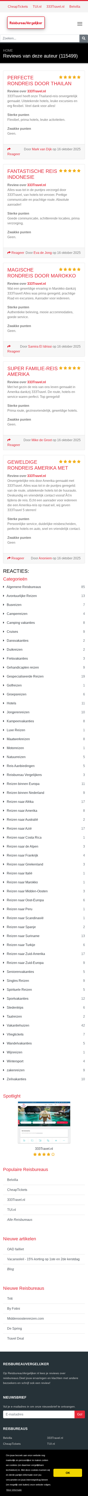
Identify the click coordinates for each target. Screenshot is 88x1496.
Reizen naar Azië (19, 828)
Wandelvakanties (19, 1043)
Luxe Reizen (15, 730)
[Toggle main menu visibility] (80, 23)
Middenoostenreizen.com (25, 1318)
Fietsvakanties (17, 658)
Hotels (11, 703)
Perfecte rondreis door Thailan (39, 80)
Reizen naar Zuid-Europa (25, 963)
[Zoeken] (83, 38)
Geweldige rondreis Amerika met (37, 465)
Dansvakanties (17, 640)
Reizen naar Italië (19, 873)
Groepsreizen (16, 694)
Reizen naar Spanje (21, 927)
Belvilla (74, 6)
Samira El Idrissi (40, 346)
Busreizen (13, 605)
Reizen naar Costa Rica (24, 837)
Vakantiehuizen (17, 1025)
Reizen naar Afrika (20, 801)
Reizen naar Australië (22, 819)
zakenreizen (15, 1070)
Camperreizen (16, 613)
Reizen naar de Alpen (22, 846)
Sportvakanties (17, 998)
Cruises (12, 631)
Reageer (17, 252)
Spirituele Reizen (19, 989)
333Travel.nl (55, 6)
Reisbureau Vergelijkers (24, 775)
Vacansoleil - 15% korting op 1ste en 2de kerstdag (43, 1259)
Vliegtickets (15, 1034)
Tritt (9, 1298)
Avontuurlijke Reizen (21, 596)
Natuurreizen (16, 757)
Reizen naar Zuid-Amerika (25, 954)
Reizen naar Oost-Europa (25, 900)
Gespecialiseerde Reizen (25, 676)
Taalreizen (14, 1016)
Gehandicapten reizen (22, 667)
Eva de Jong (43, 252)
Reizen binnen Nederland (25, 792)
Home (8, 50)
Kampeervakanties (20, 721)
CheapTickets (18, 6)
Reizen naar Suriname (22, 936)
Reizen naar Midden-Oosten (27, 891)
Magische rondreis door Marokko (41, 272)
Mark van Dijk (42, 149)
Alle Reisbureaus (19, 1219)
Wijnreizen (14, 1052)
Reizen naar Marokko (22, 882)
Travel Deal (15, 1338)
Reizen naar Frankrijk (22, 855)
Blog (10, 1269)
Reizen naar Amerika (21, 810)
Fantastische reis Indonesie (32, 174)
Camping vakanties (20, 622)
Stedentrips (14, 1007)
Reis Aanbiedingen (20, 766)
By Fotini (13, 1308)
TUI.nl (37, 6)
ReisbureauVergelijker (26, 23)
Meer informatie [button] (14, 1490)
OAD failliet (15, 1249)
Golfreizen (14, 685)
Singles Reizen (17, 980)
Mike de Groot (42, 440)
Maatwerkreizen (18, 739)
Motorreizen (15, 748)
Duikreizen (14, 649)
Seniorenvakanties (20, 971)
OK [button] (68, 1472)
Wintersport (14, 1061)
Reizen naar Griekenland (24, 864)
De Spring (14, 1328)
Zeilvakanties (16, 1079)
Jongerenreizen (17, 712)
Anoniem (45, 558)
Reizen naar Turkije (20, 945)
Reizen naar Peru (19, 909)
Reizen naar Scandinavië (25, 918)
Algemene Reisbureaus (23, 587)
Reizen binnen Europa (22, 784)
